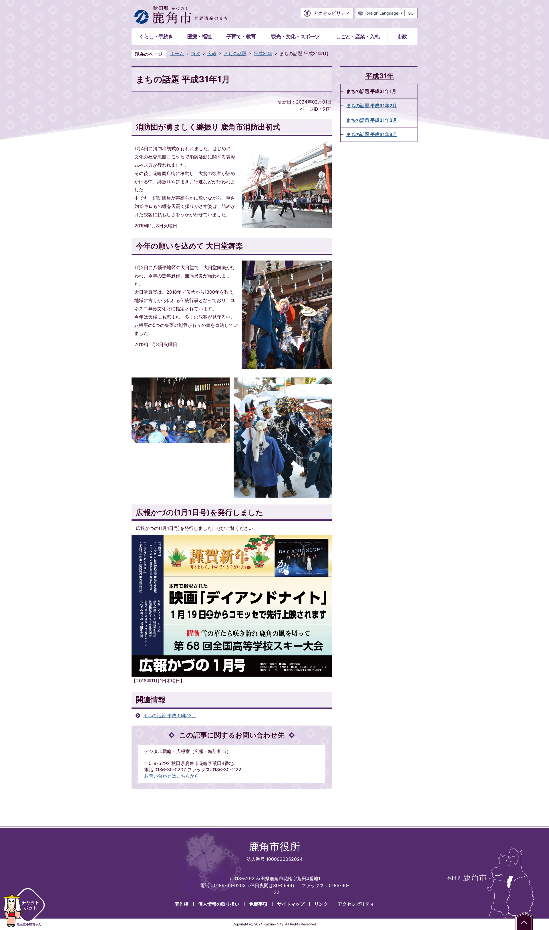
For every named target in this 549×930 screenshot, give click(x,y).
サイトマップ (291, 904)
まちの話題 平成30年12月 (169, 715)
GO (411, 13)
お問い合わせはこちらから (171, 776)
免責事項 (258, 904)
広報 (211, 53)
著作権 (181, 904)
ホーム (177, 53)
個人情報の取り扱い (218, 904)
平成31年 (263, 53)
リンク (321, 904)
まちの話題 (235, 53)
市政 (195, 53)
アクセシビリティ (356, 904)
